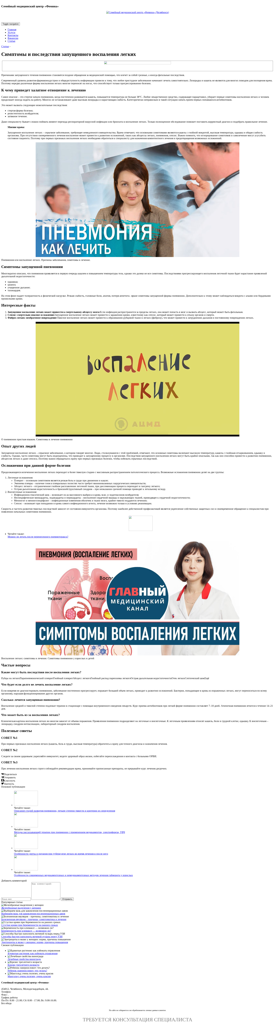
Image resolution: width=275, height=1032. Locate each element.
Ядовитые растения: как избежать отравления (32, 953)
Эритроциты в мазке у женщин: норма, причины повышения (34, 942)
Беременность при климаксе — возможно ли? (26, 930)
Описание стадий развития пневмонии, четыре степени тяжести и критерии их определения (64, 810)
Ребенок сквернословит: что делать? (27, 970)
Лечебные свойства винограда (24, 959)
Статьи (11, 41)
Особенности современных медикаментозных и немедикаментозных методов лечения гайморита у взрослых (73, 875)
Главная (12, 29)
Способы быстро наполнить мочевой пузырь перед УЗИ (32, 936)
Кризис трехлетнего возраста (23, 965)
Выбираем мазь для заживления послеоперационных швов (33, 913)
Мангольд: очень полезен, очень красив (29, 976)
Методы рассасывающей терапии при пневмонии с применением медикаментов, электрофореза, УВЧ (69, 832)
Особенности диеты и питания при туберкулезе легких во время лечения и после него (61, 853)
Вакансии (13, 38)
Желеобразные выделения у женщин (21, 908)
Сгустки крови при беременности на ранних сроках (29, 925)
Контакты (13, 35)
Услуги (11, 32)
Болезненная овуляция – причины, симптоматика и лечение (33, 919)
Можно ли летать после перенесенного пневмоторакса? (38, 536)
